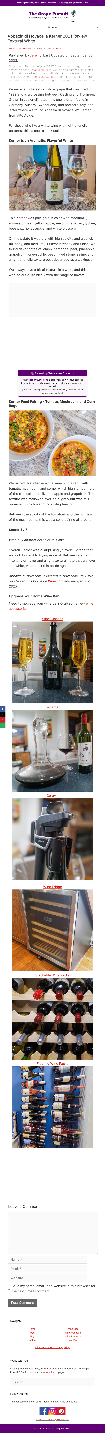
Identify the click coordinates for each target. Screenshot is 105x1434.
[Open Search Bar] (98, 27)
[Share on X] (2, 714)
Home (32, 1329)
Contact (32, 1340)
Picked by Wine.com (37, 379)
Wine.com (55, 581)
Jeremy (35, 55)
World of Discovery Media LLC (52, 1419)
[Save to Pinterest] (2, 720)
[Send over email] (2, 725)
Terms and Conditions (45, 76)
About (32, 1332)
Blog (32, 1336)
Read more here (41, 70)
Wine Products (73, 1336)
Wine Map (73, 1329)
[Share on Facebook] (2, 709)
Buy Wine (73, 1340)
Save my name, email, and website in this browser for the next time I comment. (53, 1288)
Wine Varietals (73, 1332)
